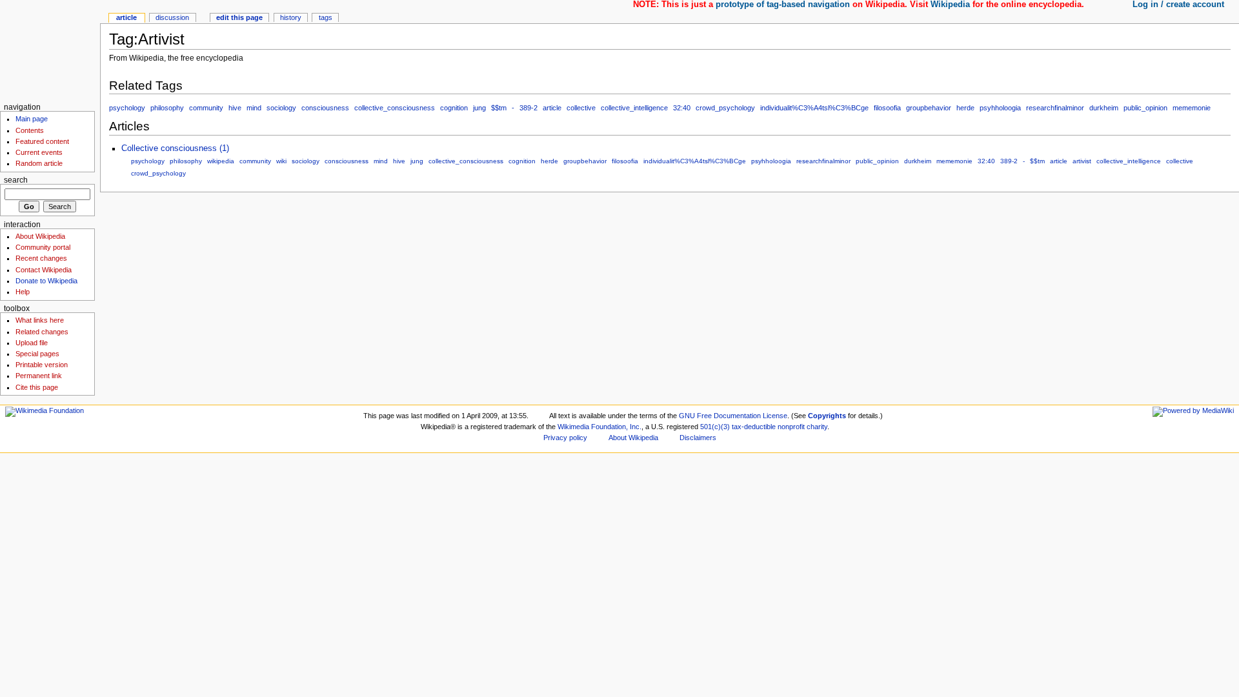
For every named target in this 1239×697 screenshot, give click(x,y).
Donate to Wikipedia (46, 281)
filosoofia (887, 108)
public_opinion (1145, 108)
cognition (454, 108)
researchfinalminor (1055, 108)
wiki (281, 161)
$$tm (499, 108)
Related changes (41, 332)
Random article (39, 163)
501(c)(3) (715, 426)
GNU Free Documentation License (733, 415)
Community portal (42, 247)
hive (234, 108)
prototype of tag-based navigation (783, 4)
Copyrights (827, 415)
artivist (1082, 161)
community (206, 108)
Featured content (42, 141)
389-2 (528, 108)
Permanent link (38, 375)
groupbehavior (928, 108)
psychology (127, 108)
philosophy (167, 108)
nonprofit (791, 426)
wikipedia (220, 161)
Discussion (172, 17)
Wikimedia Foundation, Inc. (599, 426)
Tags (325, 17)
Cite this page (36, 387)
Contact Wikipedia (43, 270)
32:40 (681, 108)
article (552, 108)
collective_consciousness (394, 108)
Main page (31, 119)
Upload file (31, 343)
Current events (39, 152)
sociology (281, 108)
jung (479, 108)
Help (22, 292)
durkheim (1103, 108)
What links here (39, 320)
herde (965, 108)
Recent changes (41, 258)
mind (254, 108)
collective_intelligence (634, 108)
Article (126, 17)
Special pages (37, 354)
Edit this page (239, 17)
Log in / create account (1178, 4)
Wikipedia (950, 4)
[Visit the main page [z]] (50, 50)
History (290, 17)
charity (817, 426)
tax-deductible (754, 426)
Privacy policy (565, 437)
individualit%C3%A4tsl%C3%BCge (814, 108)
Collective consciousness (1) (175, 148)
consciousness (325, 108)
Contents (29, 130)
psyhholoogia (1000, 108)
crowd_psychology (725, 108)
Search (16, 180)
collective (581, 108)
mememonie (1192, 108)
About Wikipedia (40, 236)
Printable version (41, 365)
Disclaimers (698, 437)
